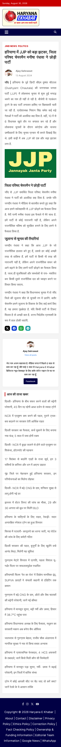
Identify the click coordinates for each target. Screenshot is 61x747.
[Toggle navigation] (6, 32)
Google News (31, 740)
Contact (21, 718)
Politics (23, 46)
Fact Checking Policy (20, 729)
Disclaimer (36, 718)
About (9, 718)
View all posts (31, 355)
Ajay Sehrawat (24, 70)
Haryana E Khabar (41, 712)
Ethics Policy (21, 724)
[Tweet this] (8, 328)
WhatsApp (49, 740)
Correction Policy (43, 724)
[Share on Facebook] (15, 328)
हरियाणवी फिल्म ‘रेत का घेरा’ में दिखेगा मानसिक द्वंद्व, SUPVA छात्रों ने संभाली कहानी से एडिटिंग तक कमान (30, 580)
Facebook (30, 381)
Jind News (11, 46)
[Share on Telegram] (28, 328)
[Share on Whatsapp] (21, 328)
